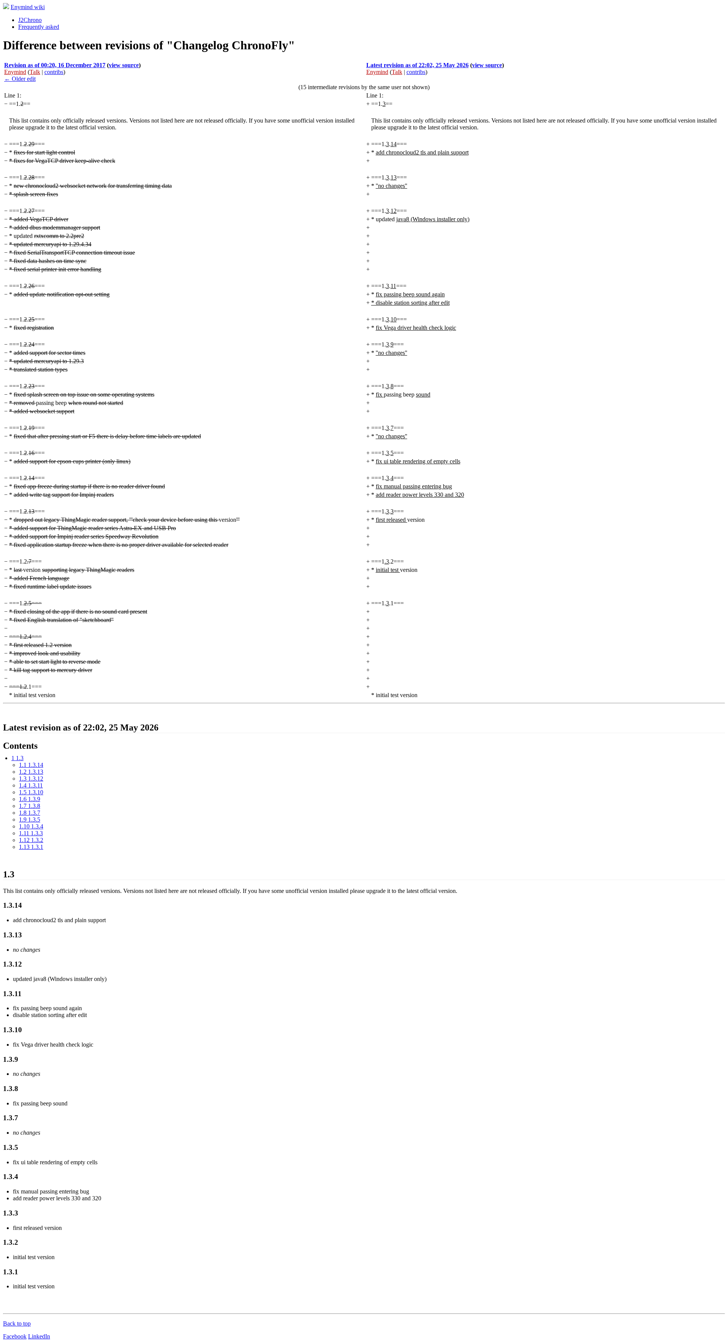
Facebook (15, 1336)
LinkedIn (39, 1336)
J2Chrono (30, 20)
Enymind (15, 72)
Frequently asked (38, 27)
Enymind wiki (28, 7)
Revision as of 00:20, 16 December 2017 (54, 65)
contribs (53, 72)
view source (124, 65)
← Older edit (20, 79)
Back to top (17, 1323)
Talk (35, 72)
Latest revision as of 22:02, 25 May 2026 (417, 65)
